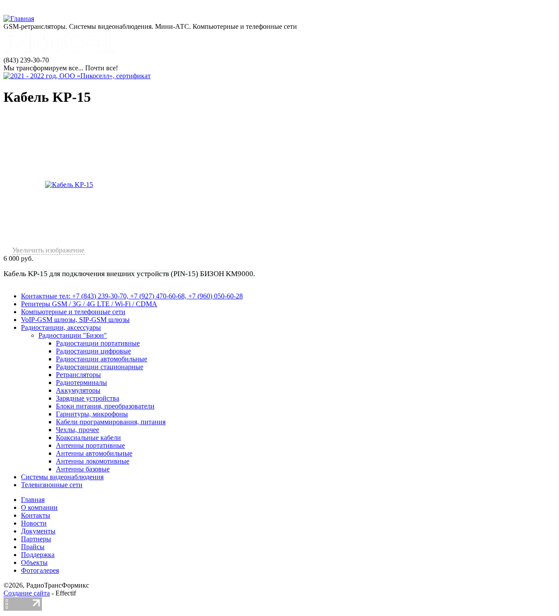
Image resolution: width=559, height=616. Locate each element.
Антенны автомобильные (94, 453)
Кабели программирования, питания (111, 422)
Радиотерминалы (81, 382)
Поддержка (38, 554)
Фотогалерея (40, 570)
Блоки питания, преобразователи (105, 406)
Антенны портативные (90, 445)
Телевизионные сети (52, 484)
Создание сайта (26, 593)
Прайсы (33, 546)
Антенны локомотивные (92, 461)
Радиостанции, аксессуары (61, 327)
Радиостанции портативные (98, 343)
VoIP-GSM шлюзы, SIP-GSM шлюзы (75, 319)
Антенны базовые (83, 469)
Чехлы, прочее (77, 429)
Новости (34, 523)
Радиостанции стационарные (99, 366)
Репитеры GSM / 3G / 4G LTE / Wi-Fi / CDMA (89, 304)
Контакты (35, 515)
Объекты (34, 562)
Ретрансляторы (78, 374)
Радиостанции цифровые (93, 351)
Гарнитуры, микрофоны (92, 414)
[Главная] (18, 18)
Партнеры (36, 539)
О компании (39, 507)
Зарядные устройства (87, 398)
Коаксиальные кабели (88, 437)
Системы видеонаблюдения (62, 477)
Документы (38, 531)
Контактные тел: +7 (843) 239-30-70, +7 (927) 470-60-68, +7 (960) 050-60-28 (132, 296)
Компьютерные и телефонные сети (73, 311)
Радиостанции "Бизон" (72, 335)
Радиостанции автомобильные (101, 359)
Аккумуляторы (78, 390)
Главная (33, 499)
